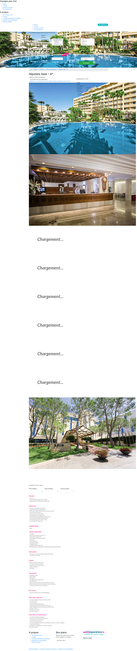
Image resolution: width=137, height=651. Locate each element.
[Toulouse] (88, 44)
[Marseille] (88, 41)
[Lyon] (88, 43)
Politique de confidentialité (10, 20)
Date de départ (57, 52)
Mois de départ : (49, 488)
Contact (5, 16)
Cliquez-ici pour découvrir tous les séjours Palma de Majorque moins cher (50, 81)
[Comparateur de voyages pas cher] (31, 69)
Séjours (5, 4)
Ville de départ (74, 40)
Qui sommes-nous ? (8, 15)
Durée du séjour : (65, 488)
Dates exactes (57, 55)
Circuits (5, 5)
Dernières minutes (8, 7)
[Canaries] (57, 43)
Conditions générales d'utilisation (12, 18)
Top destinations (7, 9)
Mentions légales (7, 21)
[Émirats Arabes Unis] (57, 44)
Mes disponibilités (58, 53)
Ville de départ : (33, 488)
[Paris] (88, 40)
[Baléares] (57, 41)
